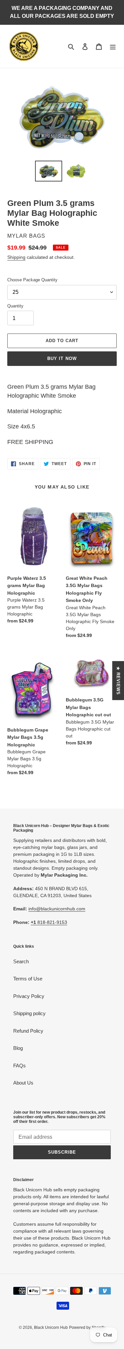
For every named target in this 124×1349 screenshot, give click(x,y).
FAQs (19, 1065)
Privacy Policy (28, 996)
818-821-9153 (49, 922)
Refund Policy (28, 1031)
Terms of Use (27, 978)
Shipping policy (29, 1013)
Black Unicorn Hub (51, 1327)
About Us (23, 1083)
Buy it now (61, 358)
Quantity (15, 305)
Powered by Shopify (87, 1327)
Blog (18, 1048)
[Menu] (113, 46)
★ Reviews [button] (118, 680)
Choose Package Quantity (32, 279)
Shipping (16, 257)
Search (21, 961)
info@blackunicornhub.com (56, 908)
